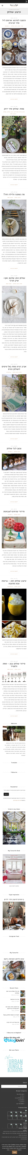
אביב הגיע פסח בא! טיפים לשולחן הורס (14, 368)
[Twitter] (12, 1)
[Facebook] (10, 1)
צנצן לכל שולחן (14, 448)
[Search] (26, 1)
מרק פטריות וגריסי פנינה (13, 1022)
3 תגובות (7, 26)
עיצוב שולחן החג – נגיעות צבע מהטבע (14, 582)
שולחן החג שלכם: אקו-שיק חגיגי (14, 279)
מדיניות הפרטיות (17, 800)
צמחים (5, 112)
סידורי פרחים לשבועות (14, 511)
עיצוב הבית (21, 1094)
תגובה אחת (13, 114)
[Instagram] (14, 1)
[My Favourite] (14, 968)
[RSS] (10, 777)
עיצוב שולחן (14, 26)
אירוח (22, 1101)
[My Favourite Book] (14, 869)
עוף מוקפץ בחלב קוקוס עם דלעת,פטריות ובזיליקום (12, 1007)
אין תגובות (10, 586)
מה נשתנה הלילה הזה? (14, 194)
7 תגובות (10, 451)
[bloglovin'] (18, 1)
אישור (14, 1152)
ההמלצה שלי (21, 1103)
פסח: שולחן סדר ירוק (14, 108)
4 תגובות (8, 372)
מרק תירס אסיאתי (14, 999)
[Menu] (2, 5)
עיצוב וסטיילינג (20, 1098)
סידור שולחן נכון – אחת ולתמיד (14, 665)
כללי (23, 1096)
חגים (19, 26)
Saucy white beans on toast (11, 1015)
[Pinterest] (16, 1)
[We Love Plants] (14, 1063)
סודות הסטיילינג (18, 112)
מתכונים (22, 1100)
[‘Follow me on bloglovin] (14, 1039)
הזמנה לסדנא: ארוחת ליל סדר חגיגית (14, 22)
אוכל (22, 26)
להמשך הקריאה (14, 99)
